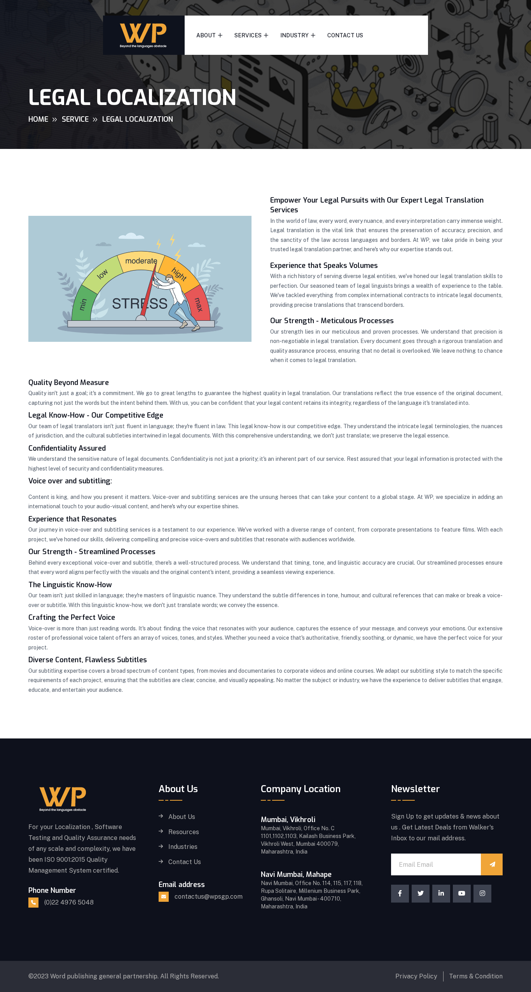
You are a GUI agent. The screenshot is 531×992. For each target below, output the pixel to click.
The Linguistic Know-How (70, 585)
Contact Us (345, 35)
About (206, 35)
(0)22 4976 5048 (69, 902)
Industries (182, 846)
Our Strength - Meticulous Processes (332, 320)
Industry (294, 35)
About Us (181, 817)
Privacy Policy (416, 976)
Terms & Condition (476, 976)
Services (248, 35)
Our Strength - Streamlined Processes (91, 551)
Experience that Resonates (72, 519)
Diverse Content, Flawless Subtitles (87, 660)
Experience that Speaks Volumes (324, 265)
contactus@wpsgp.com (209, 896)
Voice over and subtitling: (70, 481)
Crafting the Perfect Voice (71, 617)
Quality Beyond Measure (68, 382)
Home (38, 119)
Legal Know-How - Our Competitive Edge (95, 415)
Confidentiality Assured (67, 448)
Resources (183, 832)
